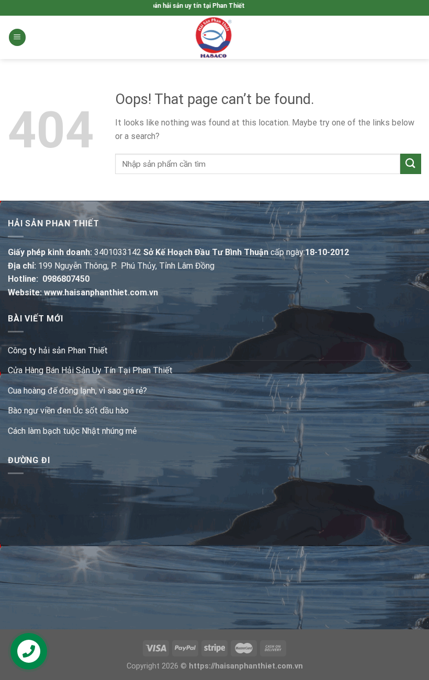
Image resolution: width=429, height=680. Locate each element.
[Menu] (17, 37)
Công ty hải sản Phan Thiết (58, 350)
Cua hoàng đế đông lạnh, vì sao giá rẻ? (77, 391)
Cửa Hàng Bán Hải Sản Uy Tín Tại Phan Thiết (90, 370)
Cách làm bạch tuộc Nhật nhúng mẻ (72, 431)
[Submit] (410, 164)
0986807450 (65, 279)
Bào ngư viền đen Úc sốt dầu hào (68, 411)
